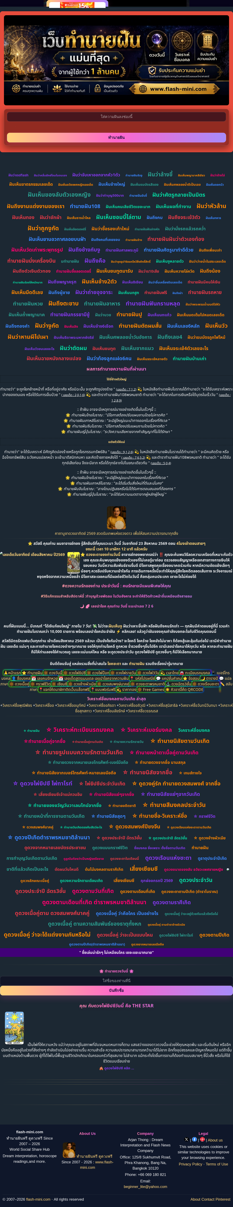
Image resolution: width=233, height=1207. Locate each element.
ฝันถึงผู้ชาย (59, 292)
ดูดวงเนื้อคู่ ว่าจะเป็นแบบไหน (125, 934)
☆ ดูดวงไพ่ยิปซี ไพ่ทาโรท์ (42, 783)
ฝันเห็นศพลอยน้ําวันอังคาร (125, 337)
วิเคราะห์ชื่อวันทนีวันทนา (199, 705)
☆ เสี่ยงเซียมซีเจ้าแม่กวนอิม (57, 794)
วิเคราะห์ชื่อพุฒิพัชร (17, 705)
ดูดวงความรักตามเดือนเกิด (81, 880)
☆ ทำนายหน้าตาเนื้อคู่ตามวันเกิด (163, 752)
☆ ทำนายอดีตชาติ (122, 805)
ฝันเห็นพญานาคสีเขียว (191, 175)
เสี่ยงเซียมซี (144, 868)
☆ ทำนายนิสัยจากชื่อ (147, 772)
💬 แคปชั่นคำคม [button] (169, 678)
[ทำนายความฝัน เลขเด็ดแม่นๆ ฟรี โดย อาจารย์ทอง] (116, 527)
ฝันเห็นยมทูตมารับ (114, 271)
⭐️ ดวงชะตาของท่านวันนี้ (100, 554)
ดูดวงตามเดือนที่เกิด (137, 891)
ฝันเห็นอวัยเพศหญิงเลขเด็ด (75, 185)
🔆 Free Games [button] (151, 689)
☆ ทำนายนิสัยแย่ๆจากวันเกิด (170, 794)
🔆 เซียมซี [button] (60, 683)
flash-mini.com (38, 1199)
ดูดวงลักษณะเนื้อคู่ (34, 880)
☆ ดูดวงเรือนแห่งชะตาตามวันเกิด (189, 827)
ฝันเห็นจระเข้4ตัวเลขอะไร (183, 348)
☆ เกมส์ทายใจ (190, 772)
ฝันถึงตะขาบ (63, 303)
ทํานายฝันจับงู (134, 175)
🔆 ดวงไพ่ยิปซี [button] (75, 672)
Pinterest (223, 1199)
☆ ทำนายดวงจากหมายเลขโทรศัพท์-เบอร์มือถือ (88, 762)
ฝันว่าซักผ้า (50, 217)
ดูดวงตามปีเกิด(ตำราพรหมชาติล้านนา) (97, 944)
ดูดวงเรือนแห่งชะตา (168, 857)
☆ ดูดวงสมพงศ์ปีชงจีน (134, 826)
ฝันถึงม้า (177, 293)
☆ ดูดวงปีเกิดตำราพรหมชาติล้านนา (48, 837)
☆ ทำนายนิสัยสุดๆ (108, 816)
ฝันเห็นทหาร (213, 218)
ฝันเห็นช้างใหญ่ (111, 184)
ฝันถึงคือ (95, 260)
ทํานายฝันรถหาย (205, 292)
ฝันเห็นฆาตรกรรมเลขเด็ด (31, 184)
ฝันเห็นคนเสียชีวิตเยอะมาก (128, 206)
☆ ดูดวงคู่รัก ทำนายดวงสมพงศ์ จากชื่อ (176, 783)
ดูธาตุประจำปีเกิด (212, 858)
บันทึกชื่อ (116, 990)
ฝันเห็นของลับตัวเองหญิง (59, 194)
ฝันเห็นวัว (216, 325)
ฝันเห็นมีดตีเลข (27, 292)
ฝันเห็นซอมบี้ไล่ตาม (118, 217)
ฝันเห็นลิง (71, 326)
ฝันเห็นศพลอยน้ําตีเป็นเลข (182, 184)
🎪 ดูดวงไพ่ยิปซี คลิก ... (116, 1068)
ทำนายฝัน (137, 663)
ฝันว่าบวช (103, 314)
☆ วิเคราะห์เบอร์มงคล (146, 729)
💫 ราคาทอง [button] (126, 689)
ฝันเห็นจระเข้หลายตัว (152, 358)
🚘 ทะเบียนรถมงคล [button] (195, 672)
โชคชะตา (114, 663)
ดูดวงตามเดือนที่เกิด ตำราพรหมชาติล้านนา (94, 902)
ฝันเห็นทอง (23, 217)
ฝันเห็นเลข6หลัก (183, 326)
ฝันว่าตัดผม (73, 348)
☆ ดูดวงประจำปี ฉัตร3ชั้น (119, 838)
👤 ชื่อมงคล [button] (21, 678)
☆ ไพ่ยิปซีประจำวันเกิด (102, 783)
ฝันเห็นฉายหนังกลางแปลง (54, 358)
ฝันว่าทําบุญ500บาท (110, 195)
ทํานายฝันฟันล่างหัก (147, 229)
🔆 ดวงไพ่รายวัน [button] (123, 672)
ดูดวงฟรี (105, 1156)
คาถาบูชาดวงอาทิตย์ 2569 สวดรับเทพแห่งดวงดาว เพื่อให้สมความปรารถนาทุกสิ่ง (116, 533)
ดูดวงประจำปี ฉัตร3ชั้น (40, 891)
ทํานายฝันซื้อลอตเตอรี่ (73, 271)
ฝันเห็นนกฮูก (128, 292)
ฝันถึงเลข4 (169, 336)
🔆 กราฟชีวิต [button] (41, 683)
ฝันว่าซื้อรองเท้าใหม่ (110, 228)
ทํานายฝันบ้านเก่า (189, 358)
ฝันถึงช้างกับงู (84, 249)
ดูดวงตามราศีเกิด (172, 902)
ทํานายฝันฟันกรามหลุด (153, 303)
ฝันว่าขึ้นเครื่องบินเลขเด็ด (165, 282)
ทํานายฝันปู (129, 314)
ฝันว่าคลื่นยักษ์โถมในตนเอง (50, 175)
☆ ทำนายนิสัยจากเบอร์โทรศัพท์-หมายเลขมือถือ (73, 773)
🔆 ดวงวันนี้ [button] (53, 672)
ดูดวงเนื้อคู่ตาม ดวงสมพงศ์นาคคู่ (52, 913)
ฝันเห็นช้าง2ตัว (99, 281)
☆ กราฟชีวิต (204, 816)
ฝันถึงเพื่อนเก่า (210, 250)
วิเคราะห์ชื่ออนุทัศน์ (71, 705)
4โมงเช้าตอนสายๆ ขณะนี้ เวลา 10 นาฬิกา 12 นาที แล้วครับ (145, 546)
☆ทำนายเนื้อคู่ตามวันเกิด (87, 742)
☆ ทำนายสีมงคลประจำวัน (174, 805)
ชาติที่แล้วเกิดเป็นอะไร (27, 869)
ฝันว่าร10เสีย (148, 271)
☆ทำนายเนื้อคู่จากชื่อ (44, 741)
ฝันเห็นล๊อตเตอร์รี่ (75, 229)
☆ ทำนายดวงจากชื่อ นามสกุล (160, 762)
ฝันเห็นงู (115, 626)
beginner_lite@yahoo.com (145, 1186)
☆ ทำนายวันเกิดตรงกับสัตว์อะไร (81, 827)
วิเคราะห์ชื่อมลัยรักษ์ (110, 710)
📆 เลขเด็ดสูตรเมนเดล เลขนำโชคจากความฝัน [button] (94, 678)
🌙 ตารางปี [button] (210, 678)
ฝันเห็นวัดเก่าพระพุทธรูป (37, 249)
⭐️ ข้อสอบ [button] (192, 678)
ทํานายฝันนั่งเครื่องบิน (31, 260)
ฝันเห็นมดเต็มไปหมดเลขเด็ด (200, 314)
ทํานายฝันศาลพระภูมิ (122, 250)
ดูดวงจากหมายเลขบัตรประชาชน (55, 847)
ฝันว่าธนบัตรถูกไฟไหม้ (206, 337)
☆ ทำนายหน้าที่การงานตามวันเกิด (51, 816)
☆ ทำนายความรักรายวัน (126, 741)
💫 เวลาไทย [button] (169, 672)
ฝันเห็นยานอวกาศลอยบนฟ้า (57, 239)
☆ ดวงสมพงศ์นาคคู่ (37, 827)
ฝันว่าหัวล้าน (211, 206)
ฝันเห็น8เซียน (132, 282)
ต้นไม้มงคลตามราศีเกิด (104, 869)
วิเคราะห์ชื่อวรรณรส (143, 710)
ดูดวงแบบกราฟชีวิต (110, 847)
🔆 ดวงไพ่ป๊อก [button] (98, 672)
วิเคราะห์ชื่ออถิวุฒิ (132, 705)
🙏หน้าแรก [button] (12, 672)
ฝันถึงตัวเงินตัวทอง (32, 271)
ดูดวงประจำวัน (196, 880)
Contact (207, 1199)
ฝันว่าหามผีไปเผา (28, 337)
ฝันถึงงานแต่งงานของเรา (36, 206)
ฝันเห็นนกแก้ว (160, 314)
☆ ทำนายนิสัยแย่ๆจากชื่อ (111, 794)
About (195, 1199)
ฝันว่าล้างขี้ (160, 174)
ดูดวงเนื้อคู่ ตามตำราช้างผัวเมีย (166, 924)
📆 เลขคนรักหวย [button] (45, 678)
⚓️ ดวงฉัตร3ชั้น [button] (179, 683)
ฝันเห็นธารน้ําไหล (79, 218)
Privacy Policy (190, 1164)
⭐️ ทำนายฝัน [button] (32, 672)
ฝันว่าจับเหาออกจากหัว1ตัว (96, 175)
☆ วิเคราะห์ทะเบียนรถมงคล (80, 729)
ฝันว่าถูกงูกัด (43, 228)
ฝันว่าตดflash (18, 175)
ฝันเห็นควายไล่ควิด (179, 271)
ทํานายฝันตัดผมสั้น (140, 325)
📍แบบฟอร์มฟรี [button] (103, 689)
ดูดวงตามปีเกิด (214, 934)
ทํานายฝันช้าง (134, 240)
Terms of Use (217, 1164)
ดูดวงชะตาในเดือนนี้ (124, 858)
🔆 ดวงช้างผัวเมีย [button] (82, 683)
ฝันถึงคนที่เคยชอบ (105, 239)
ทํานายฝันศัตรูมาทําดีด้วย (169, 249)
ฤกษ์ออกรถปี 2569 (157, 880)
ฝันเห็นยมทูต (104, 348)
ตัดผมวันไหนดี (67, 869)
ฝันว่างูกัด (47, 325)
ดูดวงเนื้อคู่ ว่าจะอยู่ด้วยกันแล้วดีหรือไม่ (191, 914)
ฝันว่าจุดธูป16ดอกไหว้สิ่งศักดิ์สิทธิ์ (131, 261)
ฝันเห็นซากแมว (137, 348)
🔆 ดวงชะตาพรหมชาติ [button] (148, 683)
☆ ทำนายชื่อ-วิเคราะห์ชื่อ (159, 815)
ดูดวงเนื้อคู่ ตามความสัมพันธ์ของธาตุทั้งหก (94, 923)
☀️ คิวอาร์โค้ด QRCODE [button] (184, 689)
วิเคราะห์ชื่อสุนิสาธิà (163, 705)
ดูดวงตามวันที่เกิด (93, 891)
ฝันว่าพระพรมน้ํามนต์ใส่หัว (203, 304)
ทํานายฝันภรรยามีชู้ (70, 314)
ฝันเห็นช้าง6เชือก (98, 326)
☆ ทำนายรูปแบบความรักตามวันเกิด (79, 752)
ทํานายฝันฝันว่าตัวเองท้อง (175, 239)
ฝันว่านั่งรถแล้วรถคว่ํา (185, 229)
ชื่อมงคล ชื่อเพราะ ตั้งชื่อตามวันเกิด (159, 847)
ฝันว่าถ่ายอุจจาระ (94, 292)
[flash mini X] (187, 1140)
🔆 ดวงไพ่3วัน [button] (148, 672)
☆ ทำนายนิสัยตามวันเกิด (180, 741)
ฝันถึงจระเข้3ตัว (184, 217)
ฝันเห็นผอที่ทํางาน (173, 206)
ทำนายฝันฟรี (87, 1156)
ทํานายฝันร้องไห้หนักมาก (27, 282)
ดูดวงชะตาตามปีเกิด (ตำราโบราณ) (189, 891)
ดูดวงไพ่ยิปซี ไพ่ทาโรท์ (176, 935)
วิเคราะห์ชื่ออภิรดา (102, 705)
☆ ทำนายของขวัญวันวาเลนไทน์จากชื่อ (64, 805)
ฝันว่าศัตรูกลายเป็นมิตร (178, 194)
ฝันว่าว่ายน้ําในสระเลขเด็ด (207, 261)
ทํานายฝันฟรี (155, 292)
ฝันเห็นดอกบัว (215, 185)
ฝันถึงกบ (155, 217)
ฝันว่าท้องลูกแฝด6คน (109, 358)
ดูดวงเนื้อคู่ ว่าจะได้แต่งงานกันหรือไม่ (47, 934)
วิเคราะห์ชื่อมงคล (194, 730)
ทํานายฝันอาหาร (102, 303)
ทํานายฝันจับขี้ (138, 196)
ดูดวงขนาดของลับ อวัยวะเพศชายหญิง (193, 869)
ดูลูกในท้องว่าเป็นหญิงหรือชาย (84, 858)
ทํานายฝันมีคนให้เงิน (204, 282)
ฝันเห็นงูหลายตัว (170, 261)
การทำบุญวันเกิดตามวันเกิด (31, 858)
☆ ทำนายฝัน (31, 731)
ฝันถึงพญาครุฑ (62, 282)
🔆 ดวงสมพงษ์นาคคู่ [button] (113, 683)
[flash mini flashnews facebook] (195, 1140)
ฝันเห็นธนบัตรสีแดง (144, 184)
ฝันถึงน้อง (210, 271)
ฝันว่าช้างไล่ (217, 175)
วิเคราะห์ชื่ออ (44, 705)
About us (215, 1140)
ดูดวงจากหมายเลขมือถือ (147, 944)
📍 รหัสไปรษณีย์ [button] (142, 678)
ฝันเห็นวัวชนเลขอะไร (39, 348)
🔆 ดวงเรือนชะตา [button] (206, 683)
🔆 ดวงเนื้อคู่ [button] (19, 683)
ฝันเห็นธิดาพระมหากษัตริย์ (74, 337)
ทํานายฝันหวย (28, 303)
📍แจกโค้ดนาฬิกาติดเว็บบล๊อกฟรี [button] (64, 689)
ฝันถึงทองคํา (17, 326)
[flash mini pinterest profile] (203, 1140)
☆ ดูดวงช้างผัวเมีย (210, 837)
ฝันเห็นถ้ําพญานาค (27, 314)
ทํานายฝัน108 (85, 206)
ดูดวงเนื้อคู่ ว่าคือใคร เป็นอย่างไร (127, 913)
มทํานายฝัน (70, 261)
